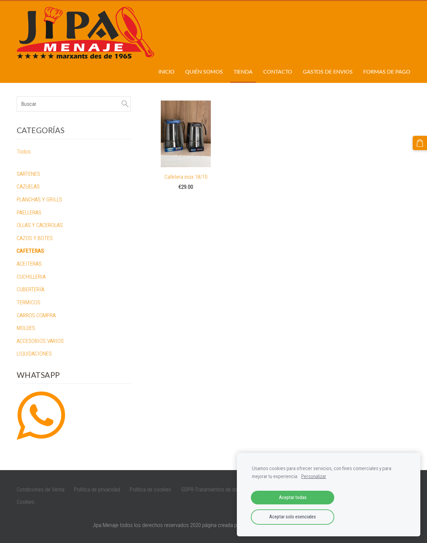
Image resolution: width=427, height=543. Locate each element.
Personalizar (313, 476)
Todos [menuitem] (24, 151)
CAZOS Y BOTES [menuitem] (35, 238)
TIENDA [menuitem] (243, 71)
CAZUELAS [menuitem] (28, 186)
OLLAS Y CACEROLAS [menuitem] (40, 225)
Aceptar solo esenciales (292, 517)
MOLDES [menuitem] (26, 328)
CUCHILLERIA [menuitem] (31, 276)
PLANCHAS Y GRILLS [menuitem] (39, 199)
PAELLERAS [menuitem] (29, 212)
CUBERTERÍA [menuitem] (30, 289)
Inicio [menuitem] (166, 71)
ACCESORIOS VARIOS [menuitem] (40, 341)
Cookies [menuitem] (25, 501)
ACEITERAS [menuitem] (29, 263)
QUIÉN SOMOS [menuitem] (204, 71)
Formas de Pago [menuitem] (386, 71)
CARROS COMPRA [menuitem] (36, 315)
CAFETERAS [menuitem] (30, 250)
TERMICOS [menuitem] (28, 302)
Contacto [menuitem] (277, 71)
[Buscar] (125, 104)
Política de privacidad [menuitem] (97, 489)
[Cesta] (420, 143)
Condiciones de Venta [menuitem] (40, 489)
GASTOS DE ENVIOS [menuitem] (328, 71)
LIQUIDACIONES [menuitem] (34, 353)
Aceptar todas (293, 497)
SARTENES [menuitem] (28, 173)
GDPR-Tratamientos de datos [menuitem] (213, 489)
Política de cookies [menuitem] (150, 489)
